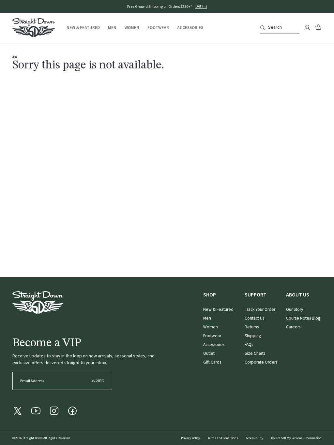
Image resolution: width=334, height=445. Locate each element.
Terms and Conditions (223, 438)
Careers (293, 327)
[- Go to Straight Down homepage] (37, 302)
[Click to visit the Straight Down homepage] (33, 28)
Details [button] (201, 7)
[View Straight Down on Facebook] (72, 411)
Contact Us (254, 318)
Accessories (190, 28)
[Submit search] (262, 27)
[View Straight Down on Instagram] (54, 411)
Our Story (294, 309)
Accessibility (254, 438)
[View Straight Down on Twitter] (17, 411)
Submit (97, 380)
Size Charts (255, 353)
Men (112, 28)
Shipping (253, 336)
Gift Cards (212, 362)
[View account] (307, 27)
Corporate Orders (261, 362)
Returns (252, 327)
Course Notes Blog (303, 318)
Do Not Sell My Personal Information (296, 438)
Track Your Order (260, 309)
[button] (318, 27)
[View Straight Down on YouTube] (36, 411)
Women (132, 28)
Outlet (209, 353)
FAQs (249, 344)
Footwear (158, 28)
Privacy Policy (190, 438)
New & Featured (83, 28)
